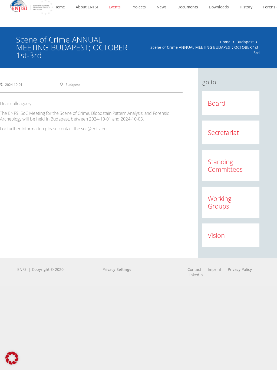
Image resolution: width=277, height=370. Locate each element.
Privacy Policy (240, 269)
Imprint (214, 269)
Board (216, 103)
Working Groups (220, 202)
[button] (101, 7)
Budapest (245, 41)
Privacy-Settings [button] (117, 269)
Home (225, 41)
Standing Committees (225, 165)
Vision (216, 235)
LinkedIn (195, 274)
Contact (194, 269)
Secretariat (223, 132)
